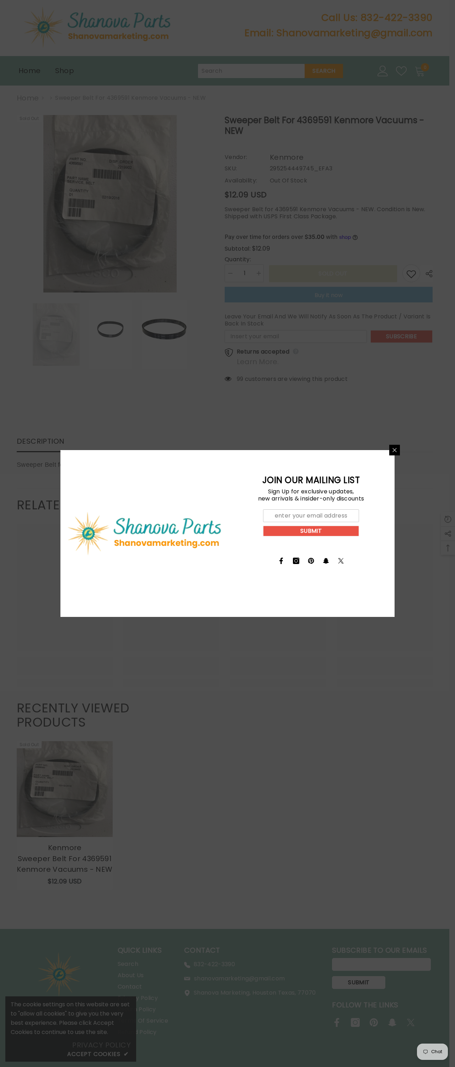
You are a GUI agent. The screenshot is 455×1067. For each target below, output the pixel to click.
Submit (311, 531)
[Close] (394, 450)
